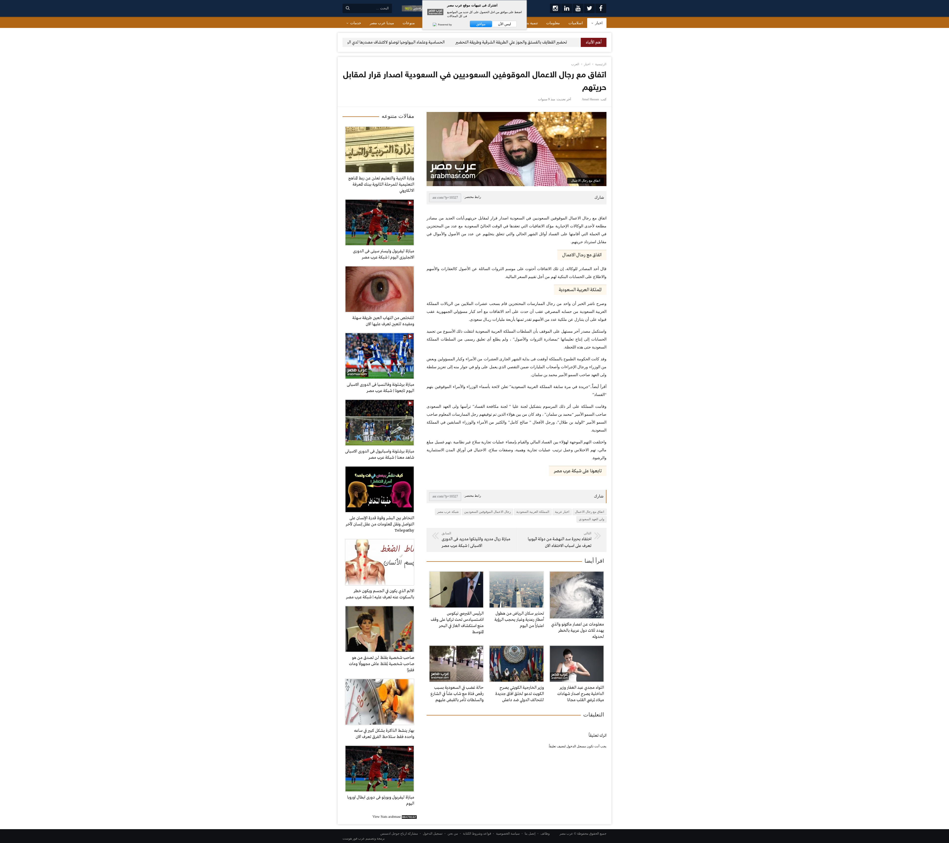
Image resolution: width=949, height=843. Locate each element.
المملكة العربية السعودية (532, 512)
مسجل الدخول (576, 746)
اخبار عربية (562, 512)
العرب (575, 64)
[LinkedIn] (566, 8)
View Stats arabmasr (386, 817)
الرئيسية (600, 64)
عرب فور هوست (354, 838)
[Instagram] (555, 8)
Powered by (444, 24)
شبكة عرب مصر (448, 512)
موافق (481, 24)
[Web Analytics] (409, 817)
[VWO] (432, 24)
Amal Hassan (590, 99)
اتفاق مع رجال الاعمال (589, 512)
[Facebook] (600, 8)
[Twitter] (589, 8)
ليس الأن (504, 24)
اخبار (587, 64)
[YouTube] (578, 8)
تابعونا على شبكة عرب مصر (578, 471)
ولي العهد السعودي (591, 519)
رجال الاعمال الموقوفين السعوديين (487, 512)
